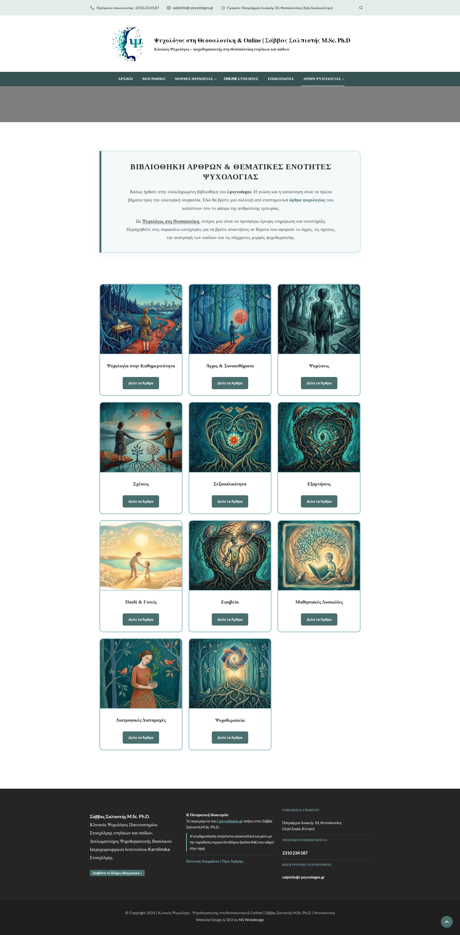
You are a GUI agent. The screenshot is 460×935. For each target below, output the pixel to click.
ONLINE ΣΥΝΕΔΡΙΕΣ (241, 78)
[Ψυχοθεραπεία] (230, 674)
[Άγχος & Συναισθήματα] (230, 319)
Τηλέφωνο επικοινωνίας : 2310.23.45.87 (127, 8)
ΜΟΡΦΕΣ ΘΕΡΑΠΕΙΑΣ (194, 78)
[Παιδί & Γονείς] (141, 556)
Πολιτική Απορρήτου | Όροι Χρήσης (214, 861)
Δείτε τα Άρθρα (140, 383)
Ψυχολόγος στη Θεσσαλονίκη (170, 221)
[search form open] (361, 7)
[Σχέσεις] (141, 437)
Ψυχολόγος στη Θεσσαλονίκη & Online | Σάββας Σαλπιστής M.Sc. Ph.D (252, 40)
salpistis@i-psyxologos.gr (193, 8)
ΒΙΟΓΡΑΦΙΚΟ (153, 78)
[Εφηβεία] (230, 556)
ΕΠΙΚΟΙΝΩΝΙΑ (281, 78)
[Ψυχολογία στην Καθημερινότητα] (141, 319)
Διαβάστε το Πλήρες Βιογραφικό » (117, 873)
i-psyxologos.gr (230, 821)
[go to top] (447, 922)
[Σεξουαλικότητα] (230, 437)
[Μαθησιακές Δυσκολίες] (319, 556)
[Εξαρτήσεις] (319, 437)
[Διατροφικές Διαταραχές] (141, 674)
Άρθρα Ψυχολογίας (322, 78)
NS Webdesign (251, 919)
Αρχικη (125, 78)
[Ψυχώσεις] (319, 319)
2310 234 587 (295, 852)
